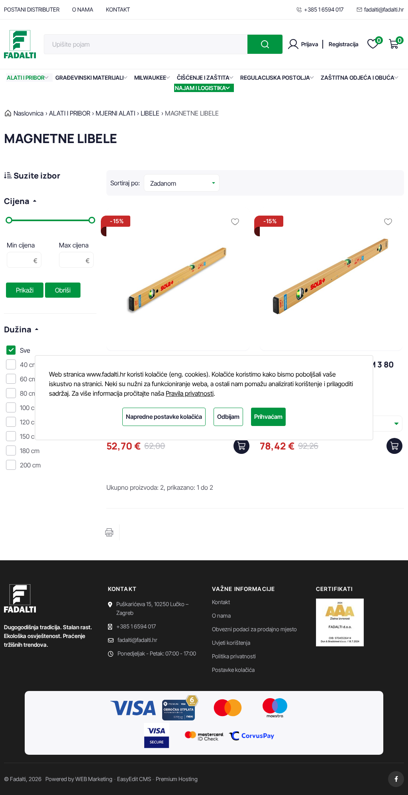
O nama (221, 615)
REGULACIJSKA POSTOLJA (275, 77)
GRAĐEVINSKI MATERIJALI (89, 77)
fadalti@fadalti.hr (384, 9)
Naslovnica (28, 113)
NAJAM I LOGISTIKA (200, 87)
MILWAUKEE (150, 77)
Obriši (63, 290)
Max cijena (73, 245)
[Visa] (133, 709)
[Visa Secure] (156, 737)
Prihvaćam (268, 416)
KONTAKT (118, 9)
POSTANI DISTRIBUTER (31, 9)
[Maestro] (275, 709)
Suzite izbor (36, 175)
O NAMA (82, 9)
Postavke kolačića (233, 669)
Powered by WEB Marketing (78, 778)
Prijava (309, 44)
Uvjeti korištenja (231, 642)
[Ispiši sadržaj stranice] (109, 532)
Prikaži (24, 290)
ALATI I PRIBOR (26, 77)
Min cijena (21, 245)
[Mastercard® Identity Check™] (204, 737)
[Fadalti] (20, 44)
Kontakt (221, 602)
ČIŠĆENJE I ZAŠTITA (203, 77)
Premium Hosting (177, 778)
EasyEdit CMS (134, 778)
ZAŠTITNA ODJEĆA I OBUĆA (357, 77)
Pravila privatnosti (190, 393)
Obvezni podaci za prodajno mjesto (254, 629)
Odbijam (228, 416)
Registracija (344, 44)
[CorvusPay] (251, 737)
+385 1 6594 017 (323, 9)
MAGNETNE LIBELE (192, 113)
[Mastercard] (228, 709)
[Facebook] (396, 779)
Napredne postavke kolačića (164, 416)
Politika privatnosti (234, 656)
